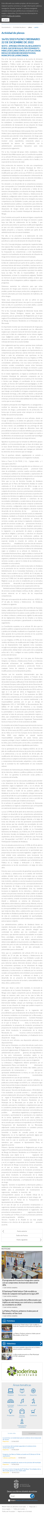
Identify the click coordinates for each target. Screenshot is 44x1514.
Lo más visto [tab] (12, 1433)
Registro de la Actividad (25, 1511)
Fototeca (11, 1321)
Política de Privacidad (8, 1511)
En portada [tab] (32, 1433)
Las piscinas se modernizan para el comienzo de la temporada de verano (22, 1438)
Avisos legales (6, 1509)
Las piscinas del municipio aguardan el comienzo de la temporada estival (19, 1447)
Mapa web (32, 1506)
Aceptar (5, 20)
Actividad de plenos (19, 27)
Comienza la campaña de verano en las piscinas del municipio (22, 1462)
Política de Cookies (19, 1509)
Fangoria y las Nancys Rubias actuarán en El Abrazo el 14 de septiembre (21, 1455)
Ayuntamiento (6, 27)
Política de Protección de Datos (27, 1500)
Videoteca (11, 1343)
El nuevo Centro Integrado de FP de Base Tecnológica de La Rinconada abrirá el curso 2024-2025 (22, 1470)
